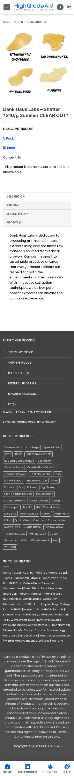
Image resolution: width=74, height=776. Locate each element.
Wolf (55, 540)
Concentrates (37, 21)
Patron (46, 513)
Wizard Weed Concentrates (23, 641)
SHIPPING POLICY (19, 363)
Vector (54, 533)
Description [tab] (15, 196)
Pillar (7, 520)
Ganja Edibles (27, 487)
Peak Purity (61, 513)
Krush (56, 500)
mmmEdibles (29, 513)
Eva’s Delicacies (51, 588)
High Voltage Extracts (18, 494)
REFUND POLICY (19, 373)
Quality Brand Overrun (29, 520)
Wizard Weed (40, 540)
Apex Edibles (51, 447)
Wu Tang (10, 547)
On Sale (18, 21)
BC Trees (36, 573)
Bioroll (8, 578)
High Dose (47, 487)
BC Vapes (50, 573)
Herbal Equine (42, 604)
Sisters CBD (42, 625)
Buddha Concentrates (19, 460)
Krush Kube (22, 614)
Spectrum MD (61, 625)
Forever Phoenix (41, 594)
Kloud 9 (8, 614)
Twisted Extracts (14, 533)
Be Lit (18, 454)
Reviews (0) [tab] (14, 222)
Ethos (54, 480)
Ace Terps (32, 447)
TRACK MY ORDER (20, 352)
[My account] (60, 7)
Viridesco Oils (28, 636)
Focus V (9, 487)
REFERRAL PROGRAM (22, 383)
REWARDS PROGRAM (22, 394)
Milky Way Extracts (47, 507)
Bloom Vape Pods (54, 578)
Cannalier (44, 460)
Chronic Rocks (13, 467)
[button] (6, 7)
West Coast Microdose (54, 636)
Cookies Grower (15, 474)
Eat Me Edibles (13, 480)
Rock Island (26, 625)
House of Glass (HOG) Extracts (43, 609)
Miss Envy (10, 513)
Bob (5, 583)
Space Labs (12, 527)
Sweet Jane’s (13, 630)
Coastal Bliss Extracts (41, 467)
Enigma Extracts (37, 480)
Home (6, 21)
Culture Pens (31, 583)
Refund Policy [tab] (17, 213)
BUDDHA (15, 583)
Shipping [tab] (12, 205)
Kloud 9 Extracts (14, 500)
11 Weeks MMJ (13, 447)
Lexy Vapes (11, 507)
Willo (24, 540)
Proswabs (9, 625)
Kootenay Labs (39, 500)
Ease (57, 474)
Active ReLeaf (12, 573)
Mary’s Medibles (42, 614)
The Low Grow (54, 527)
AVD (25, 573)
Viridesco (10, 540)
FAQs (12, 404)
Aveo (7, 454)
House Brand (44, 494)
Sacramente (56, 520)
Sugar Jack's (32, 527)
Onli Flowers (52, 620)
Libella (27, 507)
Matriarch (61, 614)
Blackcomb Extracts (38, 454)
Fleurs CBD (10, 594)
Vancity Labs (37, 533)
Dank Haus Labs (40, 474)
